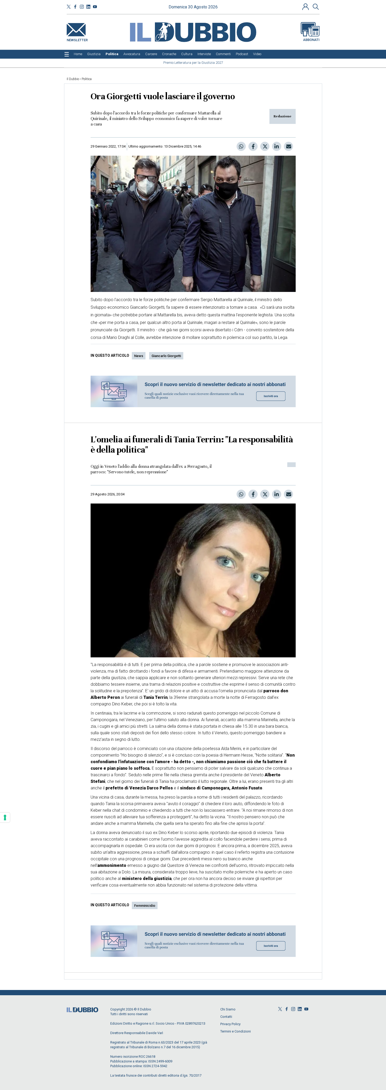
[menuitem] (78, 54)
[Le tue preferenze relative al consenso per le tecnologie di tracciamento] (5, 817)
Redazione (282, 116)
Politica (87, 79)
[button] (306, 7)
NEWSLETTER (77, 39)
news (138, 356)
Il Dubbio (73, 79)
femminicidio (144, 906)
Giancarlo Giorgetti (166, 356)
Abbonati (311, 40)
